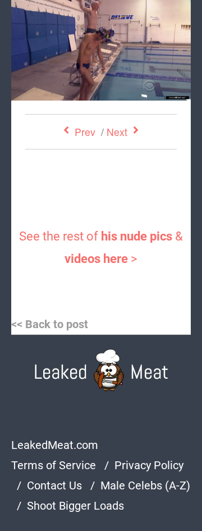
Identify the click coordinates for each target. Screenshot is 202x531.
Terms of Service (53, 465)
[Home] (101, 370)
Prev (85, 132)
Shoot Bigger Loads (75, 505)
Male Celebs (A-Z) (145, 485)
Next (117, 132)
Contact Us (54, 485)
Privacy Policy (148, 465)
